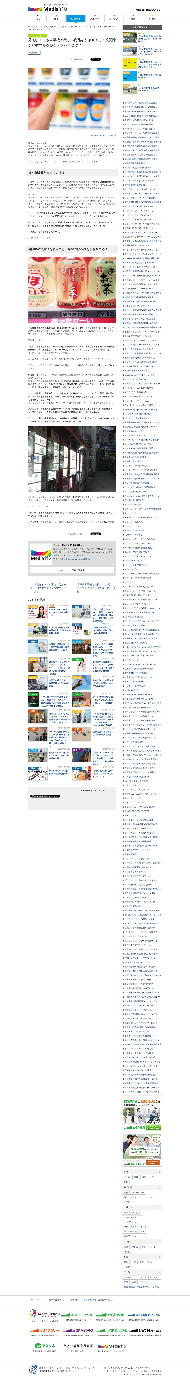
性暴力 (156, 954)
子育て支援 (143, 781)
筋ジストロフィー (150, 794)
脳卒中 (128, 725)
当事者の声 (154, 992)
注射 (159, 1062)
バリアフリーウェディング (137, 932)
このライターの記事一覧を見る (72, 570)
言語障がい (154, 107)
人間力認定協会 (144, 884)
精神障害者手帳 (154, 142)
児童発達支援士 (132, 889)
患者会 (158, 310)
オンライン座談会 (133, 504)
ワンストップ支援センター (145, 958)
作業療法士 (156, 1044)
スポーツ (94, 19)
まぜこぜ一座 (131, 556)
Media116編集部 (108, 135)
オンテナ (135, 237)
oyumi (151, 263)
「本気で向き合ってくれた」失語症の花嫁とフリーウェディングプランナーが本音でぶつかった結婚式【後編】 (103, 719)
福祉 (127, 237)
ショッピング (138, 1192)
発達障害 (155, 150)
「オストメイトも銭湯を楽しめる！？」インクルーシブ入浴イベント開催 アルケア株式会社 (103, 650)
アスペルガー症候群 (134, 124)
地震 (155, 1079)
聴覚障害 (151, 155)
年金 (147, 224)
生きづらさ (140, 1018)
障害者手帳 (130, 120)
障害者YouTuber (132, 794)
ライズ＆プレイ (132, 833)
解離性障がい (131, 297)
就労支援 (151, 746)
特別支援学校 (147, 388)
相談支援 (129, 1079)
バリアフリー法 (148, 902)
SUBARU (155, 383)
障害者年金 (130, 146)
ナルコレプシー (132, 513)
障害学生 (155, 910)
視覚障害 (153, 146)
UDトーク (129, 340)
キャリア (153, 738)
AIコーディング (144, 1092)
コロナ (150, 336)
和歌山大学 (130, 474)
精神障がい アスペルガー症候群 (140, 129)
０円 (145, 215)
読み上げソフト (132, 383)
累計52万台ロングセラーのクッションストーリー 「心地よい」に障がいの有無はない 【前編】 (59, 668)
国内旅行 (156, 258)
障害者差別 (130, 422)
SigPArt (156, 712)
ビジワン (129, 522)
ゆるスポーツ (139, 345)
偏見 (133, 245)
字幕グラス (156, 224)
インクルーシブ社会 (146, 772)
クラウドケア (131, 945)
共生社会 (129, 578)
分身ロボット (131, 353)
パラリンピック (144, 219)
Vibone (128, 232)
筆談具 (154, 470)
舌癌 (155, 1014)
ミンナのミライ (132, 435)
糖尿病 (128, 1062)
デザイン (129, 211)
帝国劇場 (149, 699)
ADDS (150, 366)
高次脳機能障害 (152, 630)
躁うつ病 (141, 142)
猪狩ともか (140, 358)
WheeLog (129, 258)
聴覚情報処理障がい (148, 448)
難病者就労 (130, 638)
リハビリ (150, 768)
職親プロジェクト (143, 1014)
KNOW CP (140, 500)
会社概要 (54, 1321)
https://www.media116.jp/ (78, 559)
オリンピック (143, 245)
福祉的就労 (144, 552)
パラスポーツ (131, 250)
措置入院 (143, 392)
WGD (147, 491)
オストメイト (131, 1053)
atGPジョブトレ (132, 569)
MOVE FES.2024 (153, 863)
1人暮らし (154, 1277)
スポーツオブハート (152, 189)
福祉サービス (139, 366)
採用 (126, 1182)
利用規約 (74, 1300)
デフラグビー (131, 392)
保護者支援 (146, 889)
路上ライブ (130, 872)
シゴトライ (154, 271)
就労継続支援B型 (132, 677)
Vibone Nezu (131, 414)
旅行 (138, 258)
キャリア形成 (131, 815)
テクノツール (145, 945)
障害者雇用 (130, 185)
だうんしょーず (132, 660)
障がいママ (130, 703)
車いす (146, 137)
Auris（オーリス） (133, 526)
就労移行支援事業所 (134, 167)
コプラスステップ (133, 807)
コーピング (152, 1018)
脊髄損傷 (141, 159)
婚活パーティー (132, 591)
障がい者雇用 (151, 638)
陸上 (126, 1212)
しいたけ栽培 (149, 807)
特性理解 (157, 889)
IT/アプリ (144, 1282)
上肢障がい (154, 103)
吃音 (143, 833)
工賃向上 (129, 824)
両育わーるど (154, 634)
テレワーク (130, 362)
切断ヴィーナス (154, 353)
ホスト (149, 232)
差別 (127, 245)
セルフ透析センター (134, 630)
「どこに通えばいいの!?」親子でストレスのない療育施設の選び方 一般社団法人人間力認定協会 (103, 615)
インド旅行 (140, 599)
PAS (143, 1049)
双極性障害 (130, 142)
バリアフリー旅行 (141, 975)
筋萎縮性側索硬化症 (134, 867)
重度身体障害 (153, 474)
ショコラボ (147, 677)
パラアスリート (138, 332)
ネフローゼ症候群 (133, 310)
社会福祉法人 (147, 548)
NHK (132, 314)
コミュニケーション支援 (136, 897)
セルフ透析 (130, 625)
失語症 (143, 634)
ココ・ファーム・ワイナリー (138, 543)
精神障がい (142, 111)
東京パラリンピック (134, 254)
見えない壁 (150, 1057)
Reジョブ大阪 (131, 634)
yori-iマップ (130, 781)
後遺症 (128, 768)
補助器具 (147, 275)
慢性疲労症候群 (132, 876)
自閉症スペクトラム (134, 1005)
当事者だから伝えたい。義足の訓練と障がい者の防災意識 (103, 630)
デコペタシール (132, 396)
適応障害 (141, 362)
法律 (134, 1262)
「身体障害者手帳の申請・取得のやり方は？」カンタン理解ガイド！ (149, 38)
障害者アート (131, 1010)
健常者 (148, 167)
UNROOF (129, 561)
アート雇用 (150, 1005)
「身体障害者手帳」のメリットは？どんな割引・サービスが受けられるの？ (149, 51)
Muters (147, 370)
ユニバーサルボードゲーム (137, 573)
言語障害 (129, 837)
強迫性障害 (152, 362)
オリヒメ (149, 349)
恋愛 (133, 288)
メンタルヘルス (132, 738)
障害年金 (139, 491)
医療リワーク (143, 893)
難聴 (139, 146)
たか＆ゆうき (131, 863)
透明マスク (147, 418)
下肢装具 (139, 301)
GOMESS (149, 656)
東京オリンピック (153, 250)
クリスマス (130, 219)
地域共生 (137, 751)
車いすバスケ (153, 345)
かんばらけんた (154, 651)
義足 (127, 332)
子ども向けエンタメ (134, 1036)
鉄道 (127, 612)
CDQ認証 (143, 1083)
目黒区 (140, 1001)
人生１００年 (131, 206)
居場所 (150, 997)
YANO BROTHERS (133, 656)
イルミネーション (133, 215)
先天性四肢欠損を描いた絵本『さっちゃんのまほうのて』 (103, 773)
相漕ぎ (128, 975)
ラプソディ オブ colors (135, 379)
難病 (147, 293)
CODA (128, 751)
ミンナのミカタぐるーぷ (136, 431)
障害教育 (147, 578)
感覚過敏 (145, 483)
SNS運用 (147, 1070)
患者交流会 (136, 1070)
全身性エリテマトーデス (142, 979)
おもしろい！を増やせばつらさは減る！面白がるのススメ (103, 683)
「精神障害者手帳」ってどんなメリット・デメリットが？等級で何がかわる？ (149, 64)
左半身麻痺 (130, 992)
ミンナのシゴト (132, 440)
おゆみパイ (141, 263)
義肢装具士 (146, 1079)
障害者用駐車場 (132, 902)
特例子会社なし (132, 997)
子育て (140, 703)
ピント (146, 1044)
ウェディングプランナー (136, 936)
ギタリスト (142, 872)
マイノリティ (147, 595)
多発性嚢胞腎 (131, 854)
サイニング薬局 (132, 729)
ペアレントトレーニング (136, 785)
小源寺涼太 (130, 669)
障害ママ (151, 833)
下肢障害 (147, 202)
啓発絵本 (149, 1036)
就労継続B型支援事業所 (135, 427)
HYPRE (152, 427)
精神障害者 (130, 172)
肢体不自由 (130, 1001)
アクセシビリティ (133, 608)
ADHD (150, 120)
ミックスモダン (146, 1010)
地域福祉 (143, 673)
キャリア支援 (155, 915)
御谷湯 (150, 1049)
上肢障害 (157, 202)
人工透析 (141, 625)
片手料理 (153, 837)
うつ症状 (155, 137)
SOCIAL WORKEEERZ (135, 664)
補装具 (128, 1031)
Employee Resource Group (144, 409)
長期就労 (151, 928)
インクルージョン (133, 919)
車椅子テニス (130, 1236)
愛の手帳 (149, 314)
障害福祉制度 (131, 971)
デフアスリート (138, 336)
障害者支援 (130, 772)
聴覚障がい (142, 107)
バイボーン (156, 422)
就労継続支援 (131, 552)
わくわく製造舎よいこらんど (148, 1040)
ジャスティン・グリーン (136, 509)
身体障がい (130, 103)
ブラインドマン (132, 604)
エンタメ (113, 19)
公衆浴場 (129, 1057)
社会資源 (151, 1075)
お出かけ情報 (131, 776)
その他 (151, 19)
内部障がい (130, 111)
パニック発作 (153, 176)
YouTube (129, 1066)
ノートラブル (131, 470)
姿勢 (127, 1044)
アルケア (139, 1057)
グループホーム (149, 444)
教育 (159, 751)
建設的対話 (148, 984)
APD (135, 448)
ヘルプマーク (131, 176)
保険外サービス (152, 941)
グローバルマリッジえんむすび (139, 586)
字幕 (127, 228)
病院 (159, 293)
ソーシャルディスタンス (147, 340)
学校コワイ (130, 828)
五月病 (128, 280)
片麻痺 (150, 297)
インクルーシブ (132, 764)
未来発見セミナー (153, 405)
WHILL (142, 206)
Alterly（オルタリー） (135, 530)
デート (152, 215)
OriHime (139, 349)
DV (126, 962)
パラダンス (156, 975)
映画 (145, 146)
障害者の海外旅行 (133, 733)
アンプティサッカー (134, 133)
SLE (127, 979)
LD (144, 828)
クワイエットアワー (150, 478)
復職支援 (151, 720)
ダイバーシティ (144, 707)
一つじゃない (131, 487)
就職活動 (157, 172)
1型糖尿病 (137, 1062)
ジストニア (150, 867)
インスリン (149, 1062)
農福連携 (129, 811)
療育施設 (154, 1083)
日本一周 (153, 971)
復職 (135, 768)
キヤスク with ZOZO (134, 681)
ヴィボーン (138, 232)
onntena (145, 237)
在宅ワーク (130, 928)
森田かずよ (142, 846)
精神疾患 (129, 1018)
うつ (137, 150)
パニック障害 (131, 180)
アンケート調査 (132, 548)
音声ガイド (130, 846)
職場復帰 (139, 742)
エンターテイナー (141, 1031)
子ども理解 (136, 755)
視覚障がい (34, 52)
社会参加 (129, 988)
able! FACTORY (132, 444)
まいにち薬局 (155, 725)
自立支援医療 (131, 1075)
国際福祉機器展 (132, 323)
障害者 (148, 133)
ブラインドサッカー (134, 224)
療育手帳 (129, 319)
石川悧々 (129, 500)
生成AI (128, 850)
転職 (139, 172)
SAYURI (152, 664)
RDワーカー (146, 876)
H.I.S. (131, 263)
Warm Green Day (133, 496)
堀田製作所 (130, 1027)
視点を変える (131, 1023)
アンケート (156, 254)
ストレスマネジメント (135, 802)
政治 (150, 1262)
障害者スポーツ (132, 193)
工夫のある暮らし (133, 841)
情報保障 (147, 841)
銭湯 (151, 1053)
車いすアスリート (133, 984)
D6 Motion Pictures (134, 617)
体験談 (144, 738)
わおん (128, 448)
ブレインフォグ (132, 880)
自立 (127, 241)
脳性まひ (129, 150)
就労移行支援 (141, 271)
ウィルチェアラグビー (134, 1231)
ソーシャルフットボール (144, 280)
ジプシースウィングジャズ (137, 859)
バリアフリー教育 (138, 759)
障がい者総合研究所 (152, 241)
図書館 (152, 198)
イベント (149, 284)
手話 (127, 336)
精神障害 (141, 163)
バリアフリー (149, 211)
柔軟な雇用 (130, 954)
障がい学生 (130, 923)
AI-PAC (128, 370)
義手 (159, 327)
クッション (136, 1044)
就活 (143, 997)
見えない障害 (141, 837)
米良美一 (141, 669)
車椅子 (156, 133)
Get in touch (145, 556)
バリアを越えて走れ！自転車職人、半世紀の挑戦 (59, 683)
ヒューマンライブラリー (136, 198)
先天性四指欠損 (132, 595)
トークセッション (133, 189)
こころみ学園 (149, 539)
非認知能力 (130, 884)
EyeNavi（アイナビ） (135, 535)
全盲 (133, 155)
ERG (127, 409)
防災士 (134, 1083)
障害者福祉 (144, 776)
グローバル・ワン (149, 591)
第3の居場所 (149, 919)
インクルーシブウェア (135, 686)
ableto (140, 906)
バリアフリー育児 (153, 703)
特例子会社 (130, 293)
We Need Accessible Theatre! (139, 694)
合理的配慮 (156, 647)
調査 (147, 254)
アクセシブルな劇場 (134, 699)
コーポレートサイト (40, 1321)
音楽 (144, 1247)
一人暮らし (136, 241)
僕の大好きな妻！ (151, 453)
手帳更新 (151, 967)
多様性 (146, 751)
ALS (141, 863)
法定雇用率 (130, 159)
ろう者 (154, 323)
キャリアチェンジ (133, 798)
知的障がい (154, 116)
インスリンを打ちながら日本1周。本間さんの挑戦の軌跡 (60, 630)
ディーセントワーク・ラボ (137, 910)
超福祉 (138, 202)
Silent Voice (130, 375)
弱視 (127, 155)
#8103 (128, 958)
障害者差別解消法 (133, 137)
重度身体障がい (132, 478)
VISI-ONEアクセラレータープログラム (143, 517)
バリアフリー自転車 (148, 1023)
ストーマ (143, 1053)
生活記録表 (130, 906)
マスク (128, 345)
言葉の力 (129, 599)
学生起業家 (146, 712)
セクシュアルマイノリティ (137, 306)
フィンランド (147, 604)
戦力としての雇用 (149, 949)
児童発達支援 (131, 1087)
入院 (153, 293)
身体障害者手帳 (148, 327)
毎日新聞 (129, 202)
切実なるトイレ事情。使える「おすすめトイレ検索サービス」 (50, 588)
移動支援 (141, 928)
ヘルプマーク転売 (133, 275)
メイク (140, 293)
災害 (127, 1083)
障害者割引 (130, 163)
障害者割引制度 (149, 612)
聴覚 (147, 150)
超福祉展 (141, 185)
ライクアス (144, 470)
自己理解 (143, 915)
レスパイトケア (132, 789)
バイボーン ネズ (132, 418)
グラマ (139, 561)
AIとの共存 (130, 1092)
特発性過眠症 (155, 509)
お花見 (144, 267)
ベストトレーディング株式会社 (139, 820)
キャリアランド (140, 725)
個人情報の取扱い (97, 1300)
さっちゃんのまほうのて (140, 962)
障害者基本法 (151, 824)
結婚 (127, 288)
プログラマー (143, 923)
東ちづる (143, 643)
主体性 (138, 578)
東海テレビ (142, 457)
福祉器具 (151, 1027)
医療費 (142, 1075)
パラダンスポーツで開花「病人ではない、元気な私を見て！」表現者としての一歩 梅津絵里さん (103, 758)
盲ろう (142, 353)
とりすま (145, 789)
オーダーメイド (132, 1049)
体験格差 (129, 1040)
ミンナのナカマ (148, 435)
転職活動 (147, 172)
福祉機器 (145, 323)
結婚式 (154, 932)
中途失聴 (141, 474)
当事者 (142, 297)
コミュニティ (151, 1001)
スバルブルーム (132, 388)
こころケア (156, 237)
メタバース (130, 582)
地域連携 (139, 824)
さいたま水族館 (132, 483)
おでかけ (75, 19)
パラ (133, 228)
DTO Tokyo (146, 396)
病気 (151, 310)
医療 (127, 1070)
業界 (126, 1262)
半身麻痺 (129, 301)
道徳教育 (141, 967)
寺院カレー (152, 599)
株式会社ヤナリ (148, 729)
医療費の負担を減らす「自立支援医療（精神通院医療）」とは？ (59, 647)
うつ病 (152, 111)
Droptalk (153, 846)
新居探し (129, 271)
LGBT (157, 232)
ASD (139, 828)
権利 (137, 988)
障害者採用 (152, 159)
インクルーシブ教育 (152, 755)
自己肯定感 (130, 893)
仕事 (56, 19)
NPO (157, 997)
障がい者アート (132, 712)
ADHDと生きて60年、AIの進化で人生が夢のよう (59, 612)
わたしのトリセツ (149, 880)
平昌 (141, 250)
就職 (136, 1177)
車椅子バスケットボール (135, 1227)
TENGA (157, 275)
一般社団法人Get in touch (137, 647)
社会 (132, 19)
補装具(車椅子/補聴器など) (136, 1287)
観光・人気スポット (133, 1197)
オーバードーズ (132, 267)
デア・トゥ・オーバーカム (137, 401)
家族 (153, 751)
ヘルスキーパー (132, 327)
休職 (153, 893)
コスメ (143, 1277)
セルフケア (142, 992)
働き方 (144, 764)
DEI (126, 759)
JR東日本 (135, 612)
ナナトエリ (130, 457)
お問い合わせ (55, 1300)
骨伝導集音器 (145, 414)
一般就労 (155, 923)
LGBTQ (155, 301)
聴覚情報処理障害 (133, 453)
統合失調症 (130, 116)
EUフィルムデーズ (151, 608)
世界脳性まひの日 (151, 496)
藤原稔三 (129, 1014)
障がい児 (151, 358)
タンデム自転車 (132, 284)
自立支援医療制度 (147, 487)
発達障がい (142, 116)
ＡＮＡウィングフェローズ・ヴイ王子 (142, 621)
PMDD (128, 366)
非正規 (150, 669)
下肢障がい (142, 103)
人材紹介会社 (149, 319)
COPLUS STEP (142, 811)
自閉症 (140, 314)
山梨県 (140, 638)
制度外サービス (132, 949)
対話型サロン (131, 915)
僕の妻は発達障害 (133, 461)
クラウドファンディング (146, 1066)
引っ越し (153, 267)
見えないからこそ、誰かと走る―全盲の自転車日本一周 (59, 755)
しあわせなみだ (144, 954)
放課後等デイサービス (149, 1087)
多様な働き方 (131, 643)
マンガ (135, 1247)
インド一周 (148, 733)
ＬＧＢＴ (155, 193)
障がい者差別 (143, 422)
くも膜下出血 (147, 988)
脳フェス (149, 716)
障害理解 (153, 759)
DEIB (141, 768)
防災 (137, 1079)
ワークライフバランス (135, 746)
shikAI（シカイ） (133, 539)
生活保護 (129, 491)
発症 (145, 310)
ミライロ (129, 349)
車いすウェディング (134, 941)
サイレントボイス (146, 375)
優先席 (142, 176)
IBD (126, 314)
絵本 (127, 755)
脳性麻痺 (155, 573)
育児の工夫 (130, 707)
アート (138, 211)
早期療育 (138, 370)
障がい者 (141, 120)
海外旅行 (146, 258)
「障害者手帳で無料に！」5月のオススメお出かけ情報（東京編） (94, 588)
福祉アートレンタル (134, 716)
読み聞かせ (130, 967)
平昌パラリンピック (146, 228)
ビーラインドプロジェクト (137, 565)
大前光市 (141, 651)
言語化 (156, 1092)
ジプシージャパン (141, 850)
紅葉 (151, 180)
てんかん (141, 155)
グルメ (138, 319)
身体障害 (149, 124)
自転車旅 (143, 971)
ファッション (130, 1277)
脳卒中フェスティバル (135, 720)
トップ (37, 19)
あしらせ (139, 522)
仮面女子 (129, 358)
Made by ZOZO (132, 690)
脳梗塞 (152, 764)
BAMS (150, 206)
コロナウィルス (154, 332)
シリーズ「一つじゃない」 (137, 466)
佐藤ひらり (130, 651)
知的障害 (145, 383)
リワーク (129, 742)
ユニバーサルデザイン (147, 288)
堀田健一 (141, 1027)
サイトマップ (37, 1300)
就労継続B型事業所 (150, 440)
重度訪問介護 (131, 673)
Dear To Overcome (134, 405)
